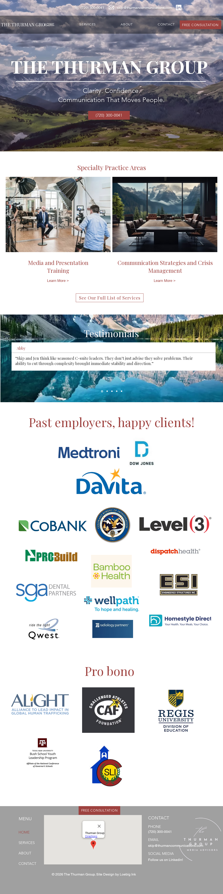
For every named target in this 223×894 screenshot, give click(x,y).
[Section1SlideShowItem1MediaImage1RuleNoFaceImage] (101, 391)
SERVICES (27, 842)
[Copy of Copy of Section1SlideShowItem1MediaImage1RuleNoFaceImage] (112, 391)
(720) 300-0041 (92, 8)
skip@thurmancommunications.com (144, 8)
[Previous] (23, 358)
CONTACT (27, 863)
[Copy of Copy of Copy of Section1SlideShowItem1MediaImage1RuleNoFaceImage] (116, 391)
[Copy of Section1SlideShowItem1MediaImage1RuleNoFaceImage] (107, 391)
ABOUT (25, 853)
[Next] (199, 358)
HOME (24, 832)
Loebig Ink (128, 874)
